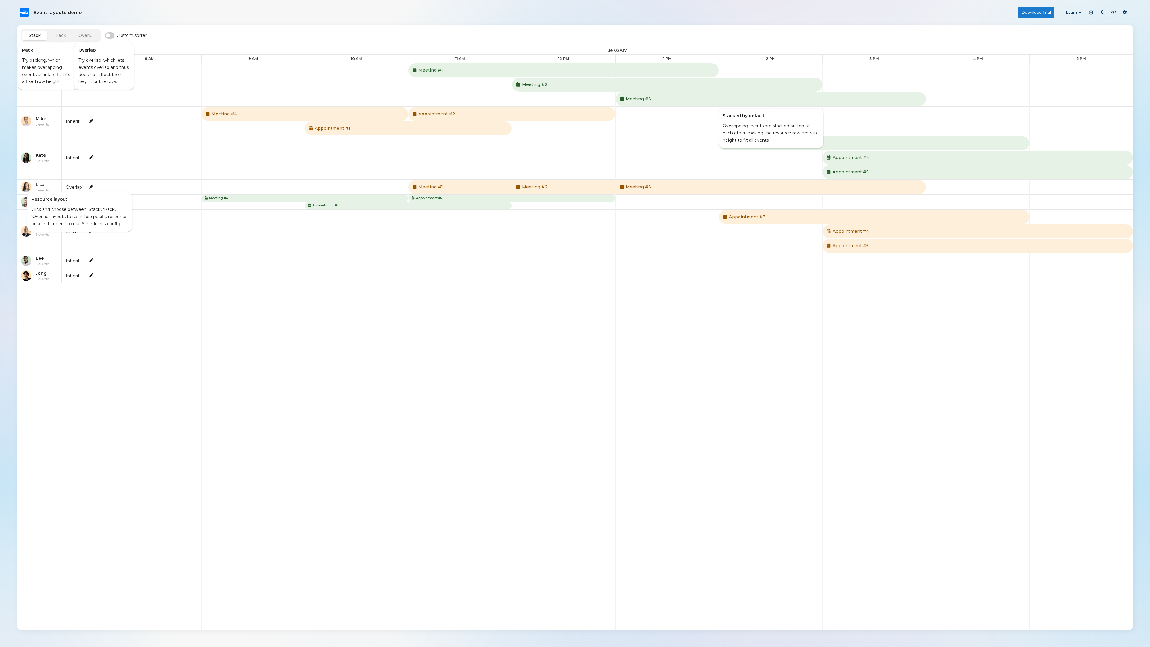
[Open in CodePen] (1091, 12)
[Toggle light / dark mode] (1102, 12)
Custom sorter (131, 35)
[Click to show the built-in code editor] (1113, 12)
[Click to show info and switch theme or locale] (1125, 12)
